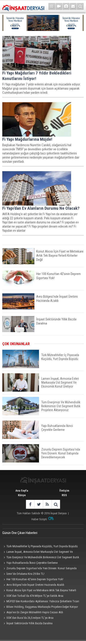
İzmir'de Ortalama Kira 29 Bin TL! (25, 573)
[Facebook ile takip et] (30, 504)
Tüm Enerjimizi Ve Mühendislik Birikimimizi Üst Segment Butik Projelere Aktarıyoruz (40, 558)
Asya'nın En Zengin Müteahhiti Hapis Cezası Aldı (34, 612)
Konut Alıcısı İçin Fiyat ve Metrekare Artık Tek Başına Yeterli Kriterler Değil (39, 591)
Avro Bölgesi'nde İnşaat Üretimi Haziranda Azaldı (35, 584)
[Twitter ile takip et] (38, 504)
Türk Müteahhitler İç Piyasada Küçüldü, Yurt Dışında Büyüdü (42, 546)
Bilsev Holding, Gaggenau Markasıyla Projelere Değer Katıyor (42, 606)
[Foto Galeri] (66, 6)
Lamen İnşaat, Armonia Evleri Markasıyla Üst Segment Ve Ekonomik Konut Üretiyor (37, 552)
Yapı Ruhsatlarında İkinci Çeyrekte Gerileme (32, 562)
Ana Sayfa (21, 490)
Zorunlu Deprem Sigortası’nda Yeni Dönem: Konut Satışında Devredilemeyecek (39, 569)
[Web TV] (58, 6)
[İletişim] (73, 6)
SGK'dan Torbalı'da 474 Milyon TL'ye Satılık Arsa (34, 595)
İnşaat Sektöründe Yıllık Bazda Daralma (29, 623)
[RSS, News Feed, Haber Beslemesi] (47, 504)
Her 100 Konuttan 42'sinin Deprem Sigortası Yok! (34, 579)
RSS (64, 495)
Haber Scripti (39, 519)
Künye (22, 495)
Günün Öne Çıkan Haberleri (19, 533)
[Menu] (51, 6)
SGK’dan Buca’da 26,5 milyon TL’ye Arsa (29, 617)
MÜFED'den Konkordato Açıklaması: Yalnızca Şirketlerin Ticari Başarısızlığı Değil (40, 602)
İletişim (64, 490)
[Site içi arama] (80, 6)
